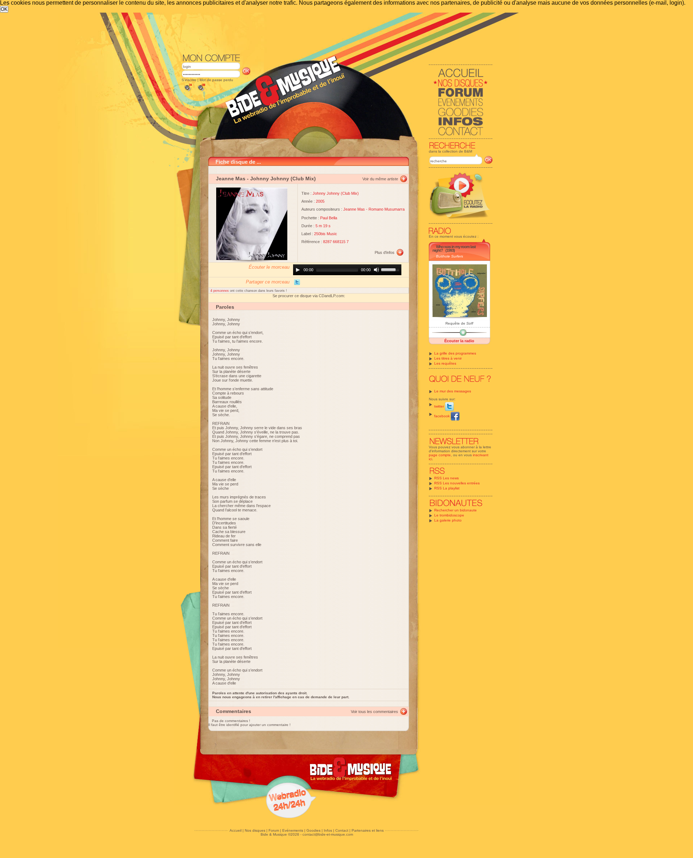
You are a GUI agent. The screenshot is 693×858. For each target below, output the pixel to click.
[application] (347, 269)
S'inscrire (189, 80)
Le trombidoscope (449, 515)
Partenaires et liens (368, 830)
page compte (440, 455)
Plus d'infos (385, 252)
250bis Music (325, 234)
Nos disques (255, 830)
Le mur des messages (452, 391)
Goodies (313, 830)
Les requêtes (445, 363)
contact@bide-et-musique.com (327, 834)
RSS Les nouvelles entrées (457, 483)
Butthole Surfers (449, 256)
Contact (341, 830)
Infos (328, 830)
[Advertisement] (337, 32)
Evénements (292, 830)
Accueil (235, 830)
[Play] (298, 270)
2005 (320, 201)
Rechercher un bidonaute (455, 510)
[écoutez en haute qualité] (201, 91)
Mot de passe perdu (216, 80)
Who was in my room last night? (454, 248)
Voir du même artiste (380, 179)
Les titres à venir (448, 358)
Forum (274, 830)
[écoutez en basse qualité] (188, 91)
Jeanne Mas (230, 178)
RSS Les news (446, 478)
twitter (439, 406)
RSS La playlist (446, 488)
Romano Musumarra (387, 209)
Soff (469, 323)
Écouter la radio (459, 341)
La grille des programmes (455, 353)
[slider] (391, 269)
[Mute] (376, 270)
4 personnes (220, 290)
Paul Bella (328, 218)
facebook (442, 416)
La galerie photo (448, 520)
